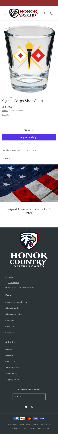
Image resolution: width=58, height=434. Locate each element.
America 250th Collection (16, 302)
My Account (10, 355)
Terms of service (29, 428)
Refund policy (45, 424)
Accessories (10, 320)
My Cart (8, 349)
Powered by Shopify (31, 424)
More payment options (29, 144)
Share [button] (7, 158)
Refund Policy (11, 373)
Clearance (9, 332)
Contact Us (10, 361)
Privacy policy (16, 428)
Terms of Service (12, 367)
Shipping (5, 110)
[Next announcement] (53, 3)
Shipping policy (43, 428)
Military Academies (13, 314)
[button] (5, 13)
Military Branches (12, 308)
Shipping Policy (12, 379)
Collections (10, 326)
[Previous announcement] (5, 3)
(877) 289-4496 (13, 282)
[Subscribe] (42, 397)
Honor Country (18, 424)
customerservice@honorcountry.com (21, 287)
